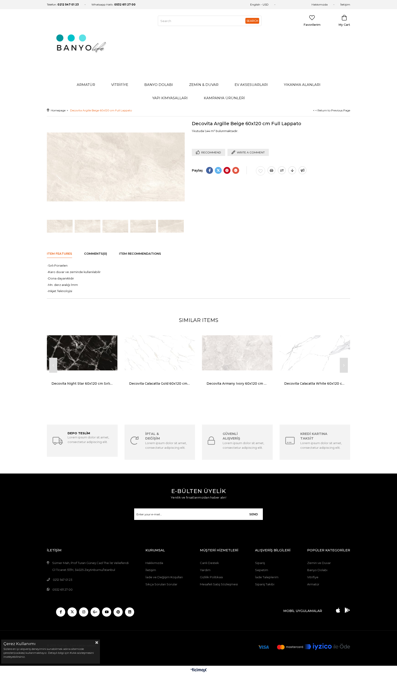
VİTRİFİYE (119, 84)
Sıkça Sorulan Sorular (161, 584)
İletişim (345, 4)
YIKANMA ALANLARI (302, 84)
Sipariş (260, 563)
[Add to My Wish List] (271, 170)
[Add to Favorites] (260, 170)
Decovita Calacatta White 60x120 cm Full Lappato (315, 383)
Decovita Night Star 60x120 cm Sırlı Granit (82, 383)
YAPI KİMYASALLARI (170, 98)
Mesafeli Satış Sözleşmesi (219, 584)
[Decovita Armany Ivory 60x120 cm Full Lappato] (237, 352)
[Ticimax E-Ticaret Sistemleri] (198, 670)
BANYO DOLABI (158, 84)
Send (253, 514)
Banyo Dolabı (317, 570)
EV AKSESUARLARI (251, 84)
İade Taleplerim (266, 577)
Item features (59, 253)
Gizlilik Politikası (211, 577)
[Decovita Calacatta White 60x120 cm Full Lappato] (315, 352)
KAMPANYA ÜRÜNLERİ (224, 98)
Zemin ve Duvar (319, 563)
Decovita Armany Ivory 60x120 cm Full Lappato (237, 383)
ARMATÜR (86, 84)
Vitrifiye (312, 577)
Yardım (205, 570)
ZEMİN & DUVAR (203, 84)
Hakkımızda (320, 4)
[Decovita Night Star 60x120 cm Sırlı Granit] (82, 352)
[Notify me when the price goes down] (292, 170)
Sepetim (261, 570)
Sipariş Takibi (264, 584)
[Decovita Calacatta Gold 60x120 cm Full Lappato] (160, 352)
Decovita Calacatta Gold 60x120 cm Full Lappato (160, 383)
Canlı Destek (209, 563)
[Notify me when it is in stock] (302, 170)
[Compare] (282, 170)
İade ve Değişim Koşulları (164, 577)
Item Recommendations (140, 253)
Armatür (313, 584)
